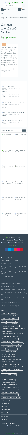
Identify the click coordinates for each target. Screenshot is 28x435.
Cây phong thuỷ (6, 338)
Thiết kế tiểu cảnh (17, 369)
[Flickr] (18, 249)
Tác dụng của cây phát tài (8, 382)
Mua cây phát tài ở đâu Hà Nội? (10, 354)
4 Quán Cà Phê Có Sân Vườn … (16, 95)
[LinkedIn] (12, 249)
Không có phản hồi (8, 72)
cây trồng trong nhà (17, 341)
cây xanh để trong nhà (7, 346)
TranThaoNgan (7, 69)
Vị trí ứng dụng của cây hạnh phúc (10, 389)
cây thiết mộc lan (6, 341)
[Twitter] (9, 249)
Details (8, 141)
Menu (2, 13)
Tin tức (5, 71)
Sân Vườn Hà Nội (6, 359)
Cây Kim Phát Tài (6, 336)
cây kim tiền (16, 336)
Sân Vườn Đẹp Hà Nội (8, 361)
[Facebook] (6, 249)
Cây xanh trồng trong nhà (17, 344)
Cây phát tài (11, 86)
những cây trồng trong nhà (8, 356)
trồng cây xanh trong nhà (8, 377)
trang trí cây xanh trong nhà (9, 374)
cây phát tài (15, 338)
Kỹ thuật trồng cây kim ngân (9, 351)
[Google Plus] (15, 249)
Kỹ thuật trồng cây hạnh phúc (9, 349)
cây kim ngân (20, 333)
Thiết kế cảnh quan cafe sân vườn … (17, 102)
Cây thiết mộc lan (5, 409)
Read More (14, 74)
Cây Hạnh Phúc (5, 412)
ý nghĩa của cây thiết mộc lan (9, 400)
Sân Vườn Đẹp (17, 359)
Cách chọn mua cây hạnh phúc (10, 318)
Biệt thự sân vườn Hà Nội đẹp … (16, 120)
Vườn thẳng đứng (6, 387)
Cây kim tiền (4, 419)
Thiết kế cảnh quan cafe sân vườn (10, 364)
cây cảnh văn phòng (7, 331)
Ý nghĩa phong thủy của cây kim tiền (11, 397)
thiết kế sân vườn (6, 369)
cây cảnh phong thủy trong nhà (17, 328)
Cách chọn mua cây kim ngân (9, 321)
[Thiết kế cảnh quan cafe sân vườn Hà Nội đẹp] (9, 40)
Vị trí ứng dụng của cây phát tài (10, 395)
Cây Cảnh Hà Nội (10, 433)
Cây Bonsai (5, 328)
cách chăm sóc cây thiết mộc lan (10, 316)
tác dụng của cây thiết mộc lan (9, 384)
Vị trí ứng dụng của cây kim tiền (10, 392)
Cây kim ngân (4, 416)
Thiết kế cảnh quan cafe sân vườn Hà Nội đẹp (9, 49)
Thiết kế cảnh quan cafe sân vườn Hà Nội (12, 366)
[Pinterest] (21, 249)
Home (2, 17)
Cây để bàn (18, 346)
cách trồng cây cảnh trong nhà (9, 323)
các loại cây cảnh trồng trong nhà (10, 326)
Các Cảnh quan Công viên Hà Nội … (17, 112)
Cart (23, 9)
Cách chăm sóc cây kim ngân (9, 313)
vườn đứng (16, 387)
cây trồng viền (5, 344)
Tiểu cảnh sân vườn (7, 372)
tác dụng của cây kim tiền (8, 379)
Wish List (6, 9)
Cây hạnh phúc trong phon (8, 333)
